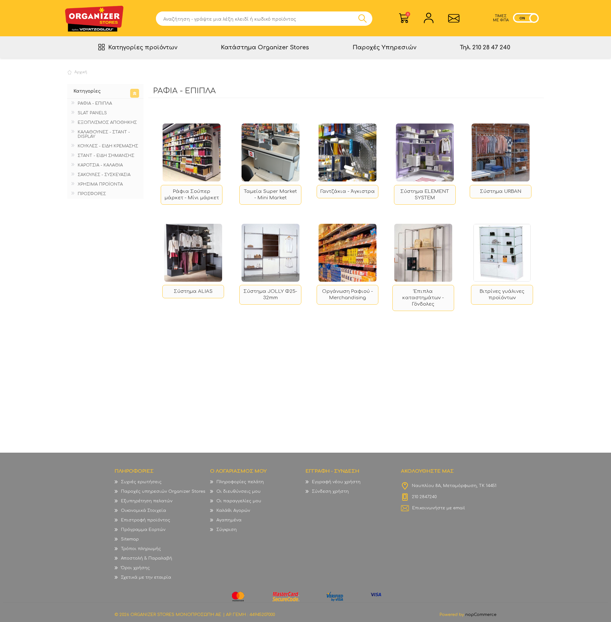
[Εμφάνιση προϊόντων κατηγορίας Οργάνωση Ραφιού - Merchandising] (347, 253)
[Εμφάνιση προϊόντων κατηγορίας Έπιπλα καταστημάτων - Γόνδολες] (423, 253)
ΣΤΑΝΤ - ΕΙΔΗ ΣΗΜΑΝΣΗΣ (106, 155)
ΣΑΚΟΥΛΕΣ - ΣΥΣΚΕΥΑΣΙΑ (104, 175)
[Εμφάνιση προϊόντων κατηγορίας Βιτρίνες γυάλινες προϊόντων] (502, 253)
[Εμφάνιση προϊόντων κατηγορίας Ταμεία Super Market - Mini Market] (270, 152)
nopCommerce (480, 614)
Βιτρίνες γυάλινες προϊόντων (502, 294)
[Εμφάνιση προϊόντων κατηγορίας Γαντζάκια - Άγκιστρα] (347, 152)
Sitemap (130, 539)
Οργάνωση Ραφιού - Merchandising (347, 294)
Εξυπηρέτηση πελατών (146, 501)
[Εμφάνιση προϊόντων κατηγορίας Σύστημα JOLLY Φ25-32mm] (270, 253)
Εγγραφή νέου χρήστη (336, 482)
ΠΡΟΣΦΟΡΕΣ (92, 194)
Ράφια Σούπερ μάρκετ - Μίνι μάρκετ (192, 195)
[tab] (105, 91)
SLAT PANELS (92, 113)
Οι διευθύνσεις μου (238, 491)
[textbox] (257, 18)
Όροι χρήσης (135, 568)
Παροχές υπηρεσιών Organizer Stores (163, 491)
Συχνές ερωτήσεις (141, 482)
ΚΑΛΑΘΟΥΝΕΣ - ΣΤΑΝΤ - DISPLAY (104, 134)
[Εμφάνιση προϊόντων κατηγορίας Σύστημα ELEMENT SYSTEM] (425, 152)
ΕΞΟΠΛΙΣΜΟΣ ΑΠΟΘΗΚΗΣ (107, 122)
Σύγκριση (226, 529)
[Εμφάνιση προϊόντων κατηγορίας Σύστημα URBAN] (500, 152)
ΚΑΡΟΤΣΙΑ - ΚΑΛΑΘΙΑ (100, 165)
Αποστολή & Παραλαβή (146, 558)
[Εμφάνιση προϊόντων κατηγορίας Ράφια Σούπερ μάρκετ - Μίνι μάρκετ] (191, 152)
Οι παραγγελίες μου (238, 501)
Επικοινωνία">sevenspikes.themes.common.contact (453, 18)
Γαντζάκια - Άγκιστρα (347, 191)
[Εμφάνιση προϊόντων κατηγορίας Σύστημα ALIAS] (193, 253)
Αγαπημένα (229, 520)
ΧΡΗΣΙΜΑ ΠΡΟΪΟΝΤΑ (100, 184)
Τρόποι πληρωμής (141, 549)
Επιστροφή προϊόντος (145, 520)
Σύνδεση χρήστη (330, 491)
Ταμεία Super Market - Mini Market (270, 195)
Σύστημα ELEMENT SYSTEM (424, 195)
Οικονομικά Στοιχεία (143, 510)
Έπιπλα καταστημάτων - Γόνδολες (423, 298)
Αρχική (80, 72)
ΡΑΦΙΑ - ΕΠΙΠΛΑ (95, 103)
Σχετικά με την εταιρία (146, 577)
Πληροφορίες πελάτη (240, 482)
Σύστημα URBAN (500, 191)
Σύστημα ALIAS (193, 291)
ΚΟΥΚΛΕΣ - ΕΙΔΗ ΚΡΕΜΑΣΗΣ (108, 146)
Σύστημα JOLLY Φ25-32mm (270, 294)
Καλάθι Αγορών (408, 14)
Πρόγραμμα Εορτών (143, 529)
